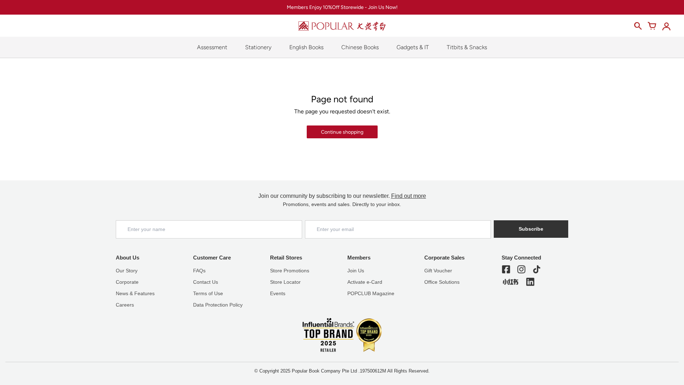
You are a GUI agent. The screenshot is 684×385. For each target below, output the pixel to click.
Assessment (212, 47)
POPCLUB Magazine (370, 293)
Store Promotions (289, 270)
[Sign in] (666, 26)
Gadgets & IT (413, 47)
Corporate (127, 282)
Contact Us (205, 282)
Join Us (355, 270)
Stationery (258, 47)
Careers (125, 305)
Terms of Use (208, 293)
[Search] (638, 26)
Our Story (127, 270)
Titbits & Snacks (467, 47)
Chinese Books (360, 47)
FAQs (199, 270)
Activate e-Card (364, 282)
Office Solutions (442, 282)
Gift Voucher (438, 270)
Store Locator (285, 282)
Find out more (408, 196)
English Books (306, 47)
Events (277, 293)
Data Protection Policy (218, 305)
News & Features (135, 293)
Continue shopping (342, 132)
